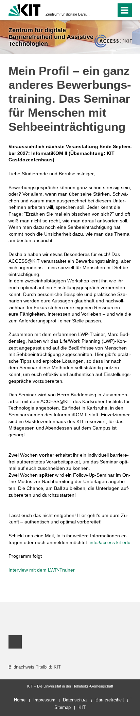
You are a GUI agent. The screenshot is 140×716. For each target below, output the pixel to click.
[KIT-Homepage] (24, 9)
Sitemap (62, 707)
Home (19, 699)
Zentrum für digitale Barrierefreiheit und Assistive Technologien (68, 14)
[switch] (98, 10)
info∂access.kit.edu (110, 542)
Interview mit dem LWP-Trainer (41, 570)
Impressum (44, 699)
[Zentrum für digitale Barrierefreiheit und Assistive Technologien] (113, 41)
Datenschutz (75, 699)
